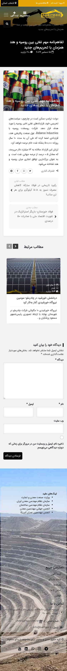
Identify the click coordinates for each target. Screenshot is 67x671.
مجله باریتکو (55, 579)
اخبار (56, 25)
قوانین (57, 596)
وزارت (47, 497)
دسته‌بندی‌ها (25, 15)
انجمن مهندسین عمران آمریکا (35, 512)
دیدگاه (59, 360)
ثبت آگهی (14, 15)
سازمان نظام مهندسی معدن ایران (33, 501)
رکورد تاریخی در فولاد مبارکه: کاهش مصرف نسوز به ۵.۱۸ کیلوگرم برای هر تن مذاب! (35, 190)
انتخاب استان (8, 3)
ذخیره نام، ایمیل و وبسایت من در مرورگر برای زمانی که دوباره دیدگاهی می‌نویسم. (36, 445)
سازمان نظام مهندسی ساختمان (34, 505)
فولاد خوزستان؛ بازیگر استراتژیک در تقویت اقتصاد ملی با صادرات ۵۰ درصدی (33, 216)
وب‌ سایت (59, 421)
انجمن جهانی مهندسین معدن (35, 509)
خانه (62, 25)
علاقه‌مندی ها (41, 3)
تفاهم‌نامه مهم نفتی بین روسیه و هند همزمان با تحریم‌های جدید (37, 44)
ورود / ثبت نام (57, 3)
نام (61, 404)
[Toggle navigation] (6, 15)
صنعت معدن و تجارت (32, 497)
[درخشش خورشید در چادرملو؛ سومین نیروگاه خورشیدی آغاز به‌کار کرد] (33, 276)
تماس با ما (56, 590)
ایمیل (30, 404)
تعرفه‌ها (57, 585)
